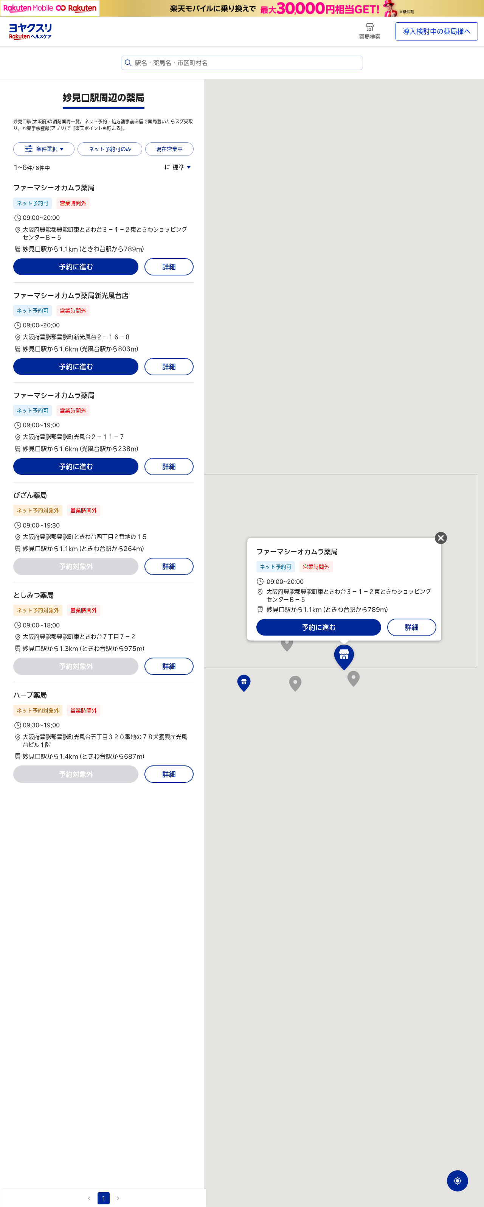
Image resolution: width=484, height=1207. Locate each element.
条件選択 (46, 149)
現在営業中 (169, 149)
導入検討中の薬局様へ (437, 31)
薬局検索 (369, 36)
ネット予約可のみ (110, 149)
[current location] (457, 1180)
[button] (103, 218)
